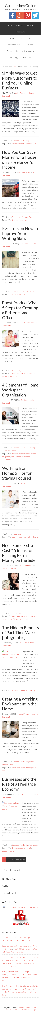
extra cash (34, 616)
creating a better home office (23, 373)
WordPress (26, 1009)
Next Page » (20, 859)
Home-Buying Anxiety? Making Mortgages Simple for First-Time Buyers (19, 963)
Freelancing (23, 141)
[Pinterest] (27, 18)
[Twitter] (35, 18)
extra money (7, 619)
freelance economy (19, 848)
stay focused (17, 537)
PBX (29, 848)
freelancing (23, 220)
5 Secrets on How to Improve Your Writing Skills (20, 233)
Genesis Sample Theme (27, 1008)
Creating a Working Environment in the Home (20, 703)
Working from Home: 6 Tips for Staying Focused (17, 473)
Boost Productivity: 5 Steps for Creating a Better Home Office (20, 310)
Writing (31, 291)
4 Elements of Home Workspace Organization (20, 389)
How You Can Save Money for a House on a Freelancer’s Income (19, 160)
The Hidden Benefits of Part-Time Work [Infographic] (20, 632)
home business (18, 454)
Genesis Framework (13, 1009)
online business (30, 144)
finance (15, 220)
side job (25, 619)
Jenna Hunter (7, 937)
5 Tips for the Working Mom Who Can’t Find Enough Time (19, 992)
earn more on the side (20, 616)
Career (22, 448)
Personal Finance (28, 217)
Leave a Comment (9, 568)
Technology (33, 845)
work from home (18, 767)
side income (17, 619)
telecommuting (8, 851)
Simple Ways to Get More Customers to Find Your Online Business (19, 80)
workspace (6, 460)
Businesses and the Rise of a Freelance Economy (19, 784)
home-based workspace (20, 457)
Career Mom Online (20, 5)
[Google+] (20, 18)
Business (15, 141)
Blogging (15, 291)
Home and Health (9, 451)
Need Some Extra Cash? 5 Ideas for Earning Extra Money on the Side (18, 553)
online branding (18, 144)
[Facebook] (12, 18)
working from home (9, 376)
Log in (34, 1009)
